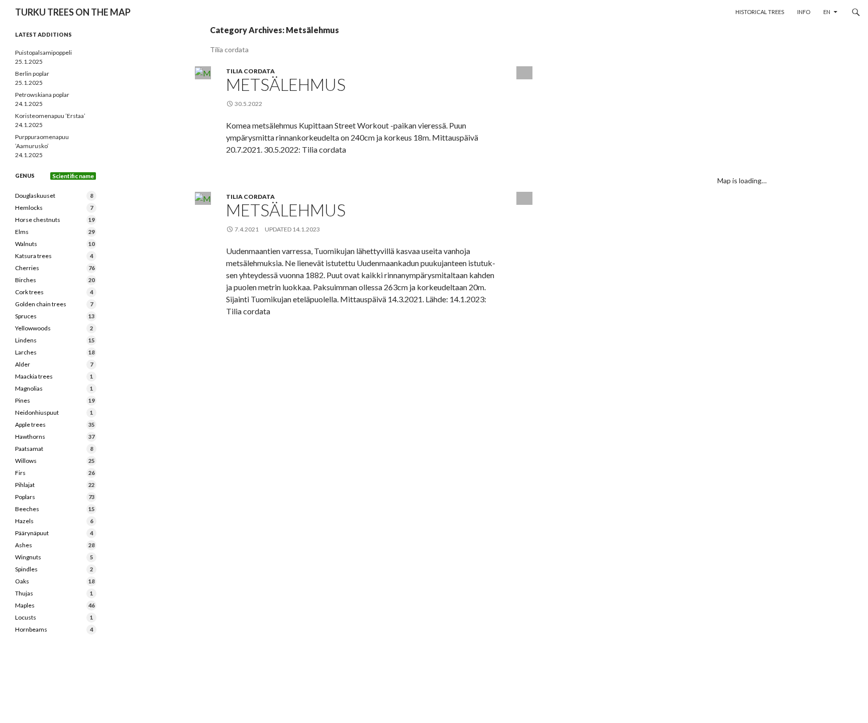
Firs (54, 472)
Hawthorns (54, 436)
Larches (54, 352)
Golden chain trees (54, 304)
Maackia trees (54, 376)
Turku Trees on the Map (73, 12)
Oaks (54, 581)
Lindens (54, 340)
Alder (54, 364)
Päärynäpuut (54, 533)
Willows (54, 460)
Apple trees (54, 424)
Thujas (54, 593)
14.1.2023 (306, 229)
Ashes (54, 545)
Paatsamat (54, 448)
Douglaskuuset (54, 195)
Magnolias (54, 388)
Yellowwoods (54, 328)
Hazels (54, 521)
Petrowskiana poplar (42, 94)
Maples (54, 605)
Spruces (54, 316)
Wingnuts (54, 557)
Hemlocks (54, 207)
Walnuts (54, 244)
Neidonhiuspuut (54, 412)
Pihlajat (54, 485)
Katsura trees (54, 256)
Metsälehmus (286, 84)
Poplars (54, 497)
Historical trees (759, 12)
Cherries (54, 268)
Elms (54, 231)
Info (803, 12)
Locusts (54, 617)
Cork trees (54, 292)
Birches (54, 280)
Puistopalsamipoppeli (43, 52)
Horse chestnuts (54, 219)
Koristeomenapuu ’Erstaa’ (50, 115)
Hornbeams (54, 629)
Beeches (54, 509)
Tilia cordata (250, 71)
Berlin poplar (32, 73)
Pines (54, 400)
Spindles (54, 569)
